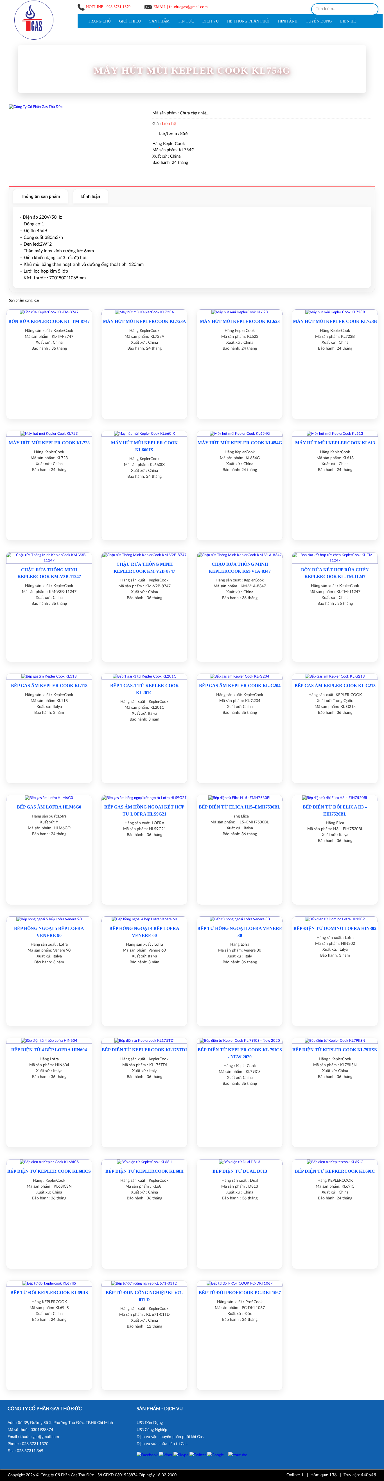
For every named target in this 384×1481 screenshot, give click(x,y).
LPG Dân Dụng (150, 1423)
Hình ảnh (287, 21)
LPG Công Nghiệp (152, 1430)
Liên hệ (348, 21)
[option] (73, 108)
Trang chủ (99, 21)
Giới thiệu (130, 21)
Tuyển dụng (319, 21)
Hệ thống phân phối (248, 21)
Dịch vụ (210, 21)
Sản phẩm (159, 21)
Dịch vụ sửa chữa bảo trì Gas (162, 1444)
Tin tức (186, 21)
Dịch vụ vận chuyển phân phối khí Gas (170, 1437)
